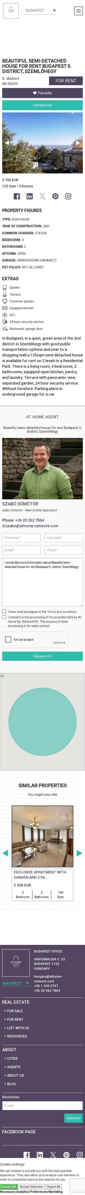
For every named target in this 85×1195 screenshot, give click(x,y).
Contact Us (42, 105)
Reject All (53, 1186)
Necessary (7, 1191)
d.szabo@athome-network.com (30, 526)
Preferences (39, 1191)
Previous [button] (6, 143)
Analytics (22, 1191)
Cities (12, 1058)
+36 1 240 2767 (46, 986)
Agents (13, 1067)
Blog (11, 1084)
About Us (15, 1075)
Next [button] (78, 143)
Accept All (9, 1186)
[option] (42, 864)
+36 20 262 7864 (29, 520)
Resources (17, 1036)
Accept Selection (31, 1186)
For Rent (15, 1019)
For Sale (15, 1011)
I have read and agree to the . (43, 612)
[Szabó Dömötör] (42, 468)
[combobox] (40, 10)
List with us (18, 1028)
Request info (42, 656)
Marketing (55, 1191)
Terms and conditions (62, 612)
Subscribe (73, 1118)
